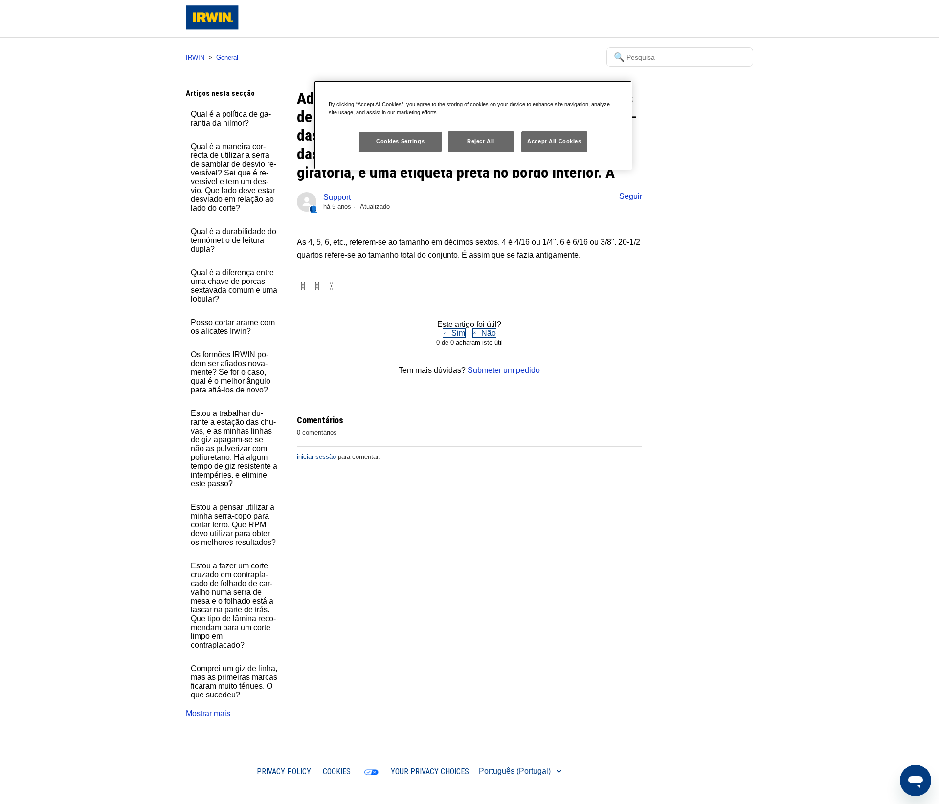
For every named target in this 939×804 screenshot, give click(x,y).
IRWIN (195, 57)
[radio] (454, 333)
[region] (473, 125)
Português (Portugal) (516, 771)
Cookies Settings (400, 141)
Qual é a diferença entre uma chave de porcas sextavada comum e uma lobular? (234, 285)
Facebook (303, 287)
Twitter (317, 287)
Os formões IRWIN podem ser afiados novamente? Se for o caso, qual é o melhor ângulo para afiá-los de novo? (230, 372)
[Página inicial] (212, 27)
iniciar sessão (316, 456)
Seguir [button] (630, 196)
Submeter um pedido (504, 370)
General (227, 57)
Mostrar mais (208, 713)
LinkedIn (331, 287)
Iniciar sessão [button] (721, 18)
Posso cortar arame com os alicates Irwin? (233, 326)
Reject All (480, 141)
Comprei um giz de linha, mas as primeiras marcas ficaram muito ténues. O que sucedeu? (234, 681)
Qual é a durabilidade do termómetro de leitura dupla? (233, 240)
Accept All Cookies (554, 141)
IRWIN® (230, 771)
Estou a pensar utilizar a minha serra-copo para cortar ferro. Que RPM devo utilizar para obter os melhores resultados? (233, 524)
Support (337, 197)
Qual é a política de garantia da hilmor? (231, 118)
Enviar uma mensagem (649, 18)
